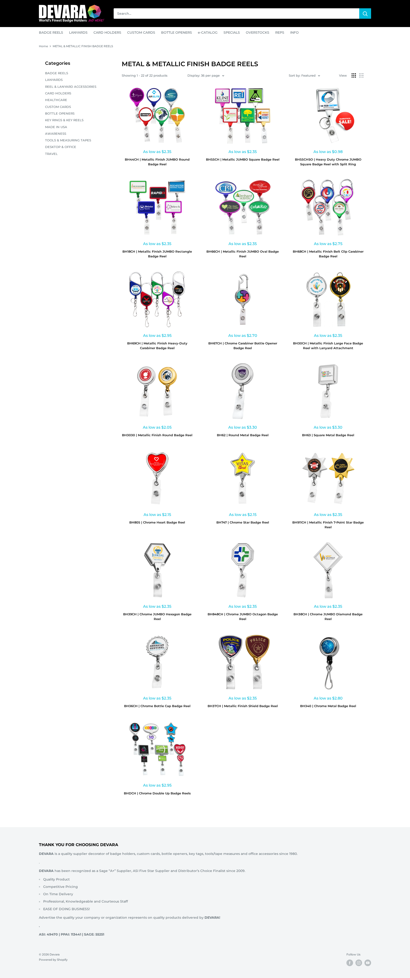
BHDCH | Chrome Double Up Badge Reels (157, 793)
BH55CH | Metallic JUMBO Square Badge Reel (243, 159)
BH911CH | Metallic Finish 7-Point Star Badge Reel (328, 524)
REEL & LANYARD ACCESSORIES (70, 86)
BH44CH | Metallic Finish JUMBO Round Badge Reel (157, 162)
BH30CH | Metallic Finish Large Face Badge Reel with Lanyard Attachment (328, 345)
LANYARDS (78, 32)
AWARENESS (55, 133)
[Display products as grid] (354, 75)
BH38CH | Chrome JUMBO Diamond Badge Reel (328, 616)
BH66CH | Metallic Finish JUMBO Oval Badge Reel (242, 254)
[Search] (365, 13)
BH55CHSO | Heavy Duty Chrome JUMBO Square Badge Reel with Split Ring (328, 162)
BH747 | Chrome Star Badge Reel (242, 522)
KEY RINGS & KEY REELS (64, 120)
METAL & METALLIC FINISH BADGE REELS (83, 46)
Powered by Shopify (53, 959)
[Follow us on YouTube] (367, 962)
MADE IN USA (56, 127)
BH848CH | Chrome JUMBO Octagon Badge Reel (243, 616)
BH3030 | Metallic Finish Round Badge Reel (157, 435)
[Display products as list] (361, 75)
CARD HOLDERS (107, 32)
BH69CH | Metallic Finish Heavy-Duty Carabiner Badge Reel (157, 345)
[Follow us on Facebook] (349, 962)
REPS (279, 32)
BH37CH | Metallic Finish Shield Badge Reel (243, 706)
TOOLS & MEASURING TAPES (68, 140)
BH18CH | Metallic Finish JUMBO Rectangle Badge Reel (157, 254)
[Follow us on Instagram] (358, 962)
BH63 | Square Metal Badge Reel (328, 435)
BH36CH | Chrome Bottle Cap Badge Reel (157, 706)
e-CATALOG (208, 32)
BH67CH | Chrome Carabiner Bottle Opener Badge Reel (242, 345)
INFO (294, 32)
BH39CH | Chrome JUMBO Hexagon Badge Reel (157, 616)
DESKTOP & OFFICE (60, 147)
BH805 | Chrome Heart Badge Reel (157, 522)
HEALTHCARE (56, 100)
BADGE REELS (51, 32)
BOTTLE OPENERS (176, 32)
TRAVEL (51, 154)
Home (43, 46)
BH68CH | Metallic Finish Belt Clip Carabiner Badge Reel (328, 254)
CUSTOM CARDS (141, 32)
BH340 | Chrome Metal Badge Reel (328, 706)
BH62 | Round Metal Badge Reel (243, 435)
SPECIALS (232, 32)
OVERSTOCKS (257, 32)
